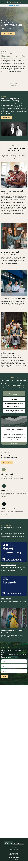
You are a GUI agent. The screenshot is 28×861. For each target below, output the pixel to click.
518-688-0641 (15, 849)
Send (4, 676)
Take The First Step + (8, 33)
